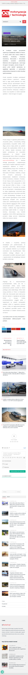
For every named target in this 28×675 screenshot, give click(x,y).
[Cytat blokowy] (14, 457)
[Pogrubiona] (3, 457)
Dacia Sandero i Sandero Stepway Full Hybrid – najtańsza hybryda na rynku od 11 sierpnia (18, 566)
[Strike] (9, 457)
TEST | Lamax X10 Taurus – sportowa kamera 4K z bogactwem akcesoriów (17, 649)
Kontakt (3, 606)
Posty (4, 496)
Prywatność (4, 603)
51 (25, 654)
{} (19, 457)
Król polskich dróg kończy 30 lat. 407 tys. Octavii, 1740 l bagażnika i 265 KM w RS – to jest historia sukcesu (17, 524)
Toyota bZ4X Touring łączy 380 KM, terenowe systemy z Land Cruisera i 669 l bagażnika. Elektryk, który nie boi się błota (13, 426)
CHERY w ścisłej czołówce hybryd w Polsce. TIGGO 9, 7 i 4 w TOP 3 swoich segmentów (14, 3)
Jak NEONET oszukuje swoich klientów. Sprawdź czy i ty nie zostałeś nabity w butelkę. (16, 657)
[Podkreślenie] (7, 457)
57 (25, 645)
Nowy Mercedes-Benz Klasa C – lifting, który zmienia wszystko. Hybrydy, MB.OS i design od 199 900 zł (14, 374)
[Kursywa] (5, 457)
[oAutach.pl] (14, 13)
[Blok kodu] (16, 457)
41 (25, 662)
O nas (3, 601)
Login (24, 448)
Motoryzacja (7, 33)
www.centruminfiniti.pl (8, 160)
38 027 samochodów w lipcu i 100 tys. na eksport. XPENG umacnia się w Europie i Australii (17, 595)
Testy (8, 496)
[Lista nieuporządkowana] (12, 457)
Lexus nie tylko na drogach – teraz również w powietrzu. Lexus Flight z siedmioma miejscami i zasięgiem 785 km (18, 556)
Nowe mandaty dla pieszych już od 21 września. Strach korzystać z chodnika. (17, 666)
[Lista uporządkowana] (10, 457)
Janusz (6, 44)
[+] (21, 457)
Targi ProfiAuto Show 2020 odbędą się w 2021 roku (21, 342)
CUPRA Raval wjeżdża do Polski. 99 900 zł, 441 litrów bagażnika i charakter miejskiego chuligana (17, 586)
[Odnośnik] (18, 457)
